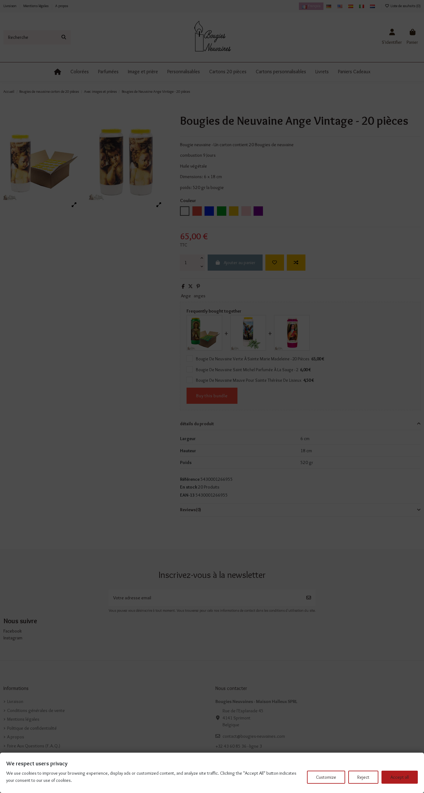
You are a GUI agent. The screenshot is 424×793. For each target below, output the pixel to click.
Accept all (399, 777)
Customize (326, 777)
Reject (363, 777)
